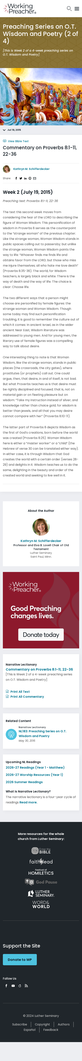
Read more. (28, 802)
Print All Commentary (27, 696)
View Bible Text (18, 141)
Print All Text (20, 691)
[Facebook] (6, 985)
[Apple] (20, 985)
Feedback (50, 1030)
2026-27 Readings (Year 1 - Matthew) (35, 767)
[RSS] (26, 985)
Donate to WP (20, 959)
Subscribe (19, 1024)
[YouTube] (13, 985)
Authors (64, 1024)
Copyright (42, 1024)
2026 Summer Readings (24, 782)
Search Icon (69, 8)
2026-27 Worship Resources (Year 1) (34, 775)
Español (29, 1030)
